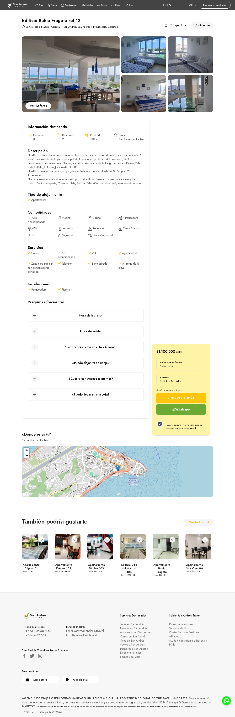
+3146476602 (35, 635)
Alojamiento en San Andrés (136, 632)
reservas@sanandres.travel (85, 631)
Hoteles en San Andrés (133, 628)
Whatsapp (182, 409)
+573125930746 (37, 631)
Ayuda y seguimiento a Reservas (188, 641)
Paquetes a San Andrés (134, 649)
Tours (54, 5)
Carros (118, 5)
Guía (41, 5)
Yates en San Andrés (132, 641)
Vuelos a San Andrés (132, 645)
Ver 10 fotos (38, 106)
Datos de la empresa (181, 624)
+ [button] (27, 450)
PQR (172, 645)
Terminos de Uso (178, 628)
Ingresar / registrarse (214, 5)
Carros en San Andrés (133, 636)
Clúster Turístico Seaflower (184, 632)
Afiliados (174, 636)
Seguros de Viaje (130, 657)
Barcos (104, 5)
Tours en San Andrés (132, 624)
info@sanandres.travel (81, 635)
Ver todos (196, 522)
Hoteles (89, 5)
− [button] (27, 455)
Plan (131, 5)
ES (164, 5)
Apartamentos (71, 5)
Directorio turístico (131, 653)
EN (169, 5)
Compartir (176, 25)
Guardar (204, 25)
